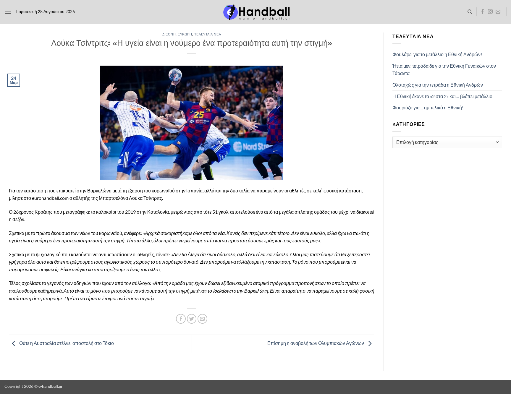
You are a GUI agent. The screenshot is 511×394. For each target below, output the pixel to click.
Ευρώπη (185, 34)
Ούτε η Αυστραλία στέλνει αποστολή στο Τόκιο (66, 343)
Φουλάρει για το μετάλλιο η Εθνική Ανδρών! (437, 54)
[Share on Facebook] (181, 319)
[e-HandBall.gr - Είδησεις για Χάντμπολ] (255, 12)
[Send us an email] (498, 11)
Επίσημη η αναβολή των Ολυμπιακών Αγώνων (316, 343)
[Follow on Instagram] (490, 11)
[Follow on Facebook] (482, 11)
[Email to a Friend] (202, 319)
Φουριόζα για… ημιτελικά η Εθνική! (427, 107)
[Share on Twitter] (192, 319)
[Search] (470, 11)
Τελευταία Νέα (207, 34)
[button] (8, 11)
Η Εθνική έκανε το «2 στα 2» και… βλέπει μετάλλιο (442, 96)
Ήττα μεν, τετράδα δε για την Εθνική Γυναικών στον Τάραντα (444, 69)
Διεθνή (169, 34)
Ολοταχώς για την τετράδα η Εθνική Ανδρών (437, 84)
